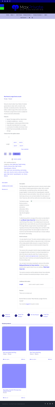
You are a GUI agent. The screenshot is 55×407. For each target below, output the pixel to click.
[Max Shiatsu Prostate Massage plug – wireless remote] (14, 376)
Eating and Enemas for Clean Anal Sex (29, 265)
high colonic (10, 174)
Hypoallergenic (8, 168)
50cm (15, 142)
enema (16, 172)
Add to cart (16, 154)
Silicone (14, 168)
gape (5, 174)
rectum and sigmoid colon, (32, 256)
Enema (6, 166)
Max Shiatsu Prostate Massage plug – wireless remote (12, 390)
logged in (28, 304)
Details (23, 359)
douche (12, 172)
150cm (15, 145)
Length (8, 144)
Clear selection (24, 149)
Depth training (21, 164)
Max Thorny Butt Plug (35, 352)
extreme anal (21, 172)
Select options (6, 359)
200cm (21, 145)
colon (8, 172)
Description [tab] (5, 182)
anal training (23, 170)
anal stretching (16, 170)
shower (25, 174)
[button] (32, 17)
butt (5, 172)
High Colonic (18, 166)
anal (11, 170)
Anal (11, 164)
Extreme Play (11, 166)
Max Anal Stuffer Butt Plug (9, 352)
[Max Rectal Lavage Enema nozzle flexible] (14, 56)
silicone (6, 176)
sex (22, 174)
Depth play (15, 164)
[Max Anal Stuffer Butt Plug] (14, 338)
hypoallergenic (17, 174)
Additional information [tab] (7, 186)
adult (8, 170)
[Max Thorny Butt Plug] (41, 338)
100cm (21, 142)
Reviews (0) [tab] (5, 189)
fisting (26, 172)
